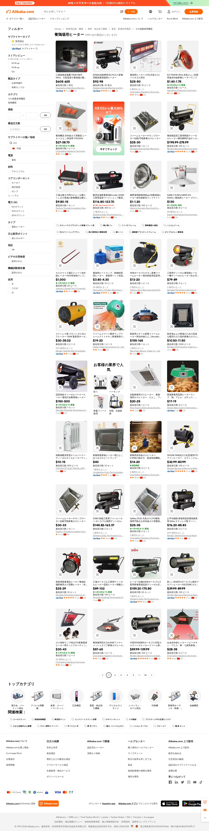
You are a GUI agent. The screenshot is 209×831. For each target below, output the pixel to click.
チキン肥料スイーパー (49, 726)
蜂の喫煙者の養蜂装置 (98, 232)
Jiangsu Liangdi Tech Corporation (71, 288)
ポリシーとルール (55, 776)
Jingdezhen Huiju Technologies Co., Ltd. (109, 472)
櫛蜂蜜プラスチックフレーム (144, 232)
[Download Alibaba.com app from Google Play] (192, 803)
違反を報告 (133, 776)
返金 (130, 765)
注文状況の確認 (175, 759)
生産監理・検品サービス (58, 770)
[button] (121, 11)
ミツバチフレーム (128, 225)
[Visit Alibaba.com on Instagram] (188, 782)
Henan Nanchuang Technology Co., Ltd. (183, 407)
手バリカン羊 (72, 726)
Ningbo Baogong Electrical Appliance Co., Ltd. (183, 149)
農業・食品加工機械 (97, 29)
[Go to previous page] (102, 675)
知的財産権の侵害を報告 (139, 770)
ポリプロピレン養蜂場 (174, 232)
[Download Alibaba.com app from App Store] (170, 803)
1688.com (73, 817)
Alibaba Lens (12, 803)
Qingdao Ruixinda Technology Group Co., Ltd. (71, 410)
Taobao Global (117, 817)
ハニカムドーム (173, 225)
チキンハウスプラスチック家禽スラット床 (77, 225)
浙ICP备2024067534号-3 (183, 826)
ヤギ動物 (132, 719)
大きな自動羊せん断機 (22, 726)
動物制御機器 (40, 719)
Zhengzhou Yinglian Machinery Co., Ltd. (109, 290)
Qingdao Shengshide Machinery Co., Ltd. (146, 149)
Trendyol (137, 817)
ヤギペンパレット (112, 719)
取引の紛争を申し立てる (139, 759)
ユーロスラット (19, 719)
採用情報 (10, 765)
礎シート (119, 232)
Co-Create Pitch (14, 753)
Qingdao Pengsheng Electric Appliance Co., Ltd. (183, 290)
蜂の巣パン (107, 225)
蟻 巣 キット (180, 726)
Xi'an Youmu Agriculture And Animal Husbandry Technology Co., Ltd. (146, 407)
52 (145, 675)
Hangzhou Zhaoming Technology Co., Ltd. (183, 90)
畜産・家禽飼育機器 (121, 29)
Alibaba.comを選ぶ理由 (17, 747)
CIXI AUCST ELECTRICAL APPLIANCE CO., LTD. (71, 468)
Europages (149, 817)
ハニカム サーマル (140, 726)
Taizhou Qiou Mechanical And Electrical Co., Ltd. (146, 290)
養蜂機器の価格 (151, 225)
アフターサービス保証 (57, 765)
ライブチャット (135, 753)
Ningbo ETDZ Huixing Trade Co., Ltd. (183, 347)
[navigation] (29, 352)
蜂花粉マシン (60, 719)
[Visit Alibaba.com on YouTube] (195, 782)
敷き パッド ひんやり (115, 726)
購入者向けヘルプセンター (141, 747)
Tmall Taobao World (89, 817)
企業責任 (10, 759)
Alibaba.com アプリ (128, 803)
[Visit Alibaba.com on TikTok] (201, 782)
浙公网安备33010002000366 (154, 826)
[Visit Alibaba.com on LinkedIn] (176, 782)
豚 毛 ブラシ (92, 726)
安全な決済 (52, 747)
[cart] (160, 12)
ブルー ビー (161, 726)
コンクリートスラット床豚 (86, 719)
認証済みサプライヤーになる (182, 765)
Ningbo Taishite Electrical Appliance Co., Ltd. (71, 351)
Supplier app (108, 803)
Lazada (104, 817)
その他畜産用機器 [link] (144, 29)
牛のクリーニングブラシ (70, 232)
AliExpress (61, 817)
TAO (128, 817)
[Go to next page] (151, 675)
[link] (205, 802)
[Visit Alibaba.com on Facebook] (170, 782)
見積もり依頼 (93, 753)
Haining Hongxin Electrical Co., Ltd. (146, 208)
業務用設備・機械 (74, 29)
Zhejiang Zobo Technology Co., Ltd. (109, 214)
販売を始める (174, 753)
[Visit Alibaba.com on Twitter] (182, 782)
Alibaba (57, 29)
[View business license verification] (132, 826)
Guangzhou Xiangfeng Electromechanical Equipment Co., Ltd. (71, 88)
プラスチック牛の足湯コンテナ (158, 719)
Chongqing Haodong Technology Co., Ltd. (146, 92)
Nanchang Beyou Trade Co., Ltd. (145, 351)
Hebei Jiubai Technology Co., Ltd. (108, 347)
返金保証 (51, 753)
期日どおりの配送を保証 (58, 759)
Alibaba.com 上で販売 (178, 747)
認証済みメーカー (95, 747)
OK (45, 115)
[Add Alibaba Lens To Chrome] (48, 803)
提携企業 (172, 770)
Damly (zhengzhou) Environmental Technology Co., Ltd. (183, 214)
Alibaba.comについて (16, 741)
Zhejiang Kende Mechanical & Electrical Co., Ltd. (109, 88)
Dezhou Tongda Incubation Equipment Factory (71, 208)
